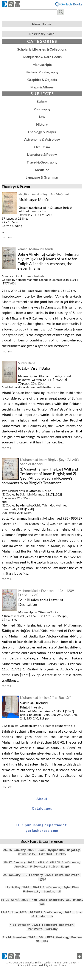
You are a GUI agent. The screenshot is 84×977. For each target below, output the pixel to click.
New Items (42, 24)
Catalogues (42, 808)
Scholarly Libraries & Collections (42, 49)
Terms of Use (60, 962)
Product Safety (58, 965)
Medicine (42, 170)
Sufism (42, 101)
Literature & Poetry (42, 154)
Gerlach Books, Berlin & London (35, 962)
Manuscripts (42, 64)
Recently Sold (42, 34)
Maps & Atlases (42, 87)
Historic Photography (42, 72)
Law (42, 116)
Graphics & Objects (42, 79)
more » (7, 237)
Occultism (42, 147)
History (42, 124)
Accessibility (41, 965)
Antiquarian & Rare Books (42, 57)
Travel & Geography (42, 162)
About (42, 798)
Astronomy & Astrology (42, 139)
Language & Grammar (42, 177)
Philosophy (42, 109)
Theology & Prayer (42, 132)
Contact (73, 962)
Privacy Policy (25, 965)
